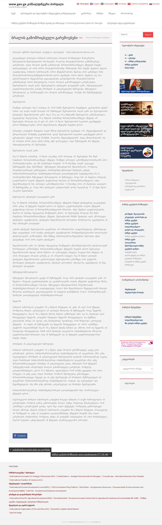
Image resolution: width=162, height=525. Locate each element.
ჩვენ (13, 13)
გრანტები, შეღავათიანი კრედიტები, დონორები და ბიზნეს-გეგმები (136, 217)
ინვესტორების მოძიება (134, 292)
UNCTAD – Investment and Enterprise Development (46, 491)
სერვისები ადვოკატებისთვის (121, 23)
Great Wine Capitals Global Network (65, 509)
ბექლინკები (130, 383)
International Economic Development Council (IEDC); (30, 487)
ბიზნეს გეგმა (130, 239)
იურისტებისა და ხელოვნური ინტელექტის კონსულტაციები (48, 13)
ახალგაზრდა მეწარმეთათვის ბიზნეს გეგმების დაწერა (134, 245)
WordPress (96, 522)
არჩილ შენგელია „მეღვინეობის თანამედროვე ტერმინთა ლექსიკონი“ (135, 185)
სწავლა (112, 13)
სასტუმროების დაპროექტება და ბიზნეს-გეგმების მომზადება (135, 255)
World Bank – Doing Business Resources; (96, 487)
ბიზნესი (99, 13)
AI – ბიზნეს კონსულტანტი (135, 61)
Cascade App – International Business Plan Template (123, 476)
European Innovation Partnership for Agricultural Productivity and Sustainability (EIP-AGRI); (104, 498)
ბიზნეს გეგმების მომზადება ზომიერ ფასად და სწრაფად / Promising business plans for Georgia (56, 23)
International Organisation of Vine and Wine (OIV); (30, 509)
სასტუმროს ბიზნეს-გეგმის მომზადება (135, 263)
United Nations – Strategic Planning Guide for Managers (80, 476)
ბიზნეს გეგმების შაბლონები (131, 66)
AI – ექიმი (129, 55)
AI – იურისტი (130, 58)
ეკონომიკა (86, 13)
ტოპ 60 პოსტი (16, 512)
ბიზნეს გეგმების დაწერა (135, 236)
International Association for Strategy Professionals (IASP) (33, 476)
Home (81, 37)
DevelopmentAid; (61, 498)
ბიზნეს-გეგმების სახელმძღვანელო (132, 225)
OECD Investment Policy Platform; (65, 487)
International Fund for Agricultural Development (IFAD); (32, 498)
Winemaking (127, 13)
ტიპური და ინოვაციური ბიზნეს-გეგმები (134, 231)
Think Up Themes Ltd (76, 522)
